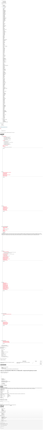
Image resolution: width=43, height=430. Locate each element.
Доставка (4, 120)
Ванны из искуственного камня (6, 174)
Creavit (4, 34)
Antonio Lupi (4, 13)
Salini (3, 92)
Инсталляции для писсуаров (7, 138)
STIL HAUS (4, 98)
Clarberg (4, 33)
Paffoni (4, 80)
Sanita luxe (4, 94)
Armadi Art (4, 18)
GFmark (4, 52)
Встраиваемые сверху (5, 285)
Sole (3, 96)
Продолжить (2, 406)
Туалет (2, 135)
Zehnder (4, 113)
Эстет (3, 118)
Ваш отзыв (1, 404)
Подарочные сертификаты (4, 417)
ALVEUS (4, 12)
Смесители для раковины (6, 251)
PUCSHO (4, 83)
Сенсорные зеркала (6, 228)
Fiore (3, 46)
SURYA (4, 99)
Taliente (4, 100)
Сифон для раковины (5, 289)
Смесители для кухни (5, 322)
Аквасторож (4, 114)
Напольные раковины (5, 283)
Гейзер (4, 115)
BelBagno (4, 23)
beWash (4, 24)
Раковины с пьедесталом (6, 287)
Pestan (3, 81)
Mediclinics (4, 74)
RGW (3, 89)
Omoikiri (4, 78)
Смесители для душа (5, 256)
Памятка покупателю (4, 420)
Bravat (4, 28)
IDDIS (4, 59)
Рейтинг (1, 405)
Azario (4, 21)
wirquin (4, 112)
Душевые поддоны (5, 208)
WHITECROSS (5, 111)
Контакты (3, 413)
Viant (3, 108)
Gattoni (4, 50)
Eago (3, 41)
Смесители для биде (5, 258)
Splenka (4, 97)
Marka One (4, 72)
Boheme (4, 26)
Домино (4, 116)
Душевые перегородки (5, 207)
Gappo (4, 49)
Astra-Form (4, 20)
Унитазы (4, 140)
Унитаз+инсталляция (5, 145)
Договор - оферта (5, 119)
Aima (3, 9)
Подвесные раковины (5, 284)
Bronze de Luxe (5, 29)
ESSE (3, 44)
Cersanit (4, 32)
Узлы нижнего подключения (6, 342)
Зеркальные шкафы (5, 227)
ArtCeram (4, 19)
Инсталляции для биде (7, 137)
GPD (3, 54)
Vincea (4, 109)
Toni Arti (4, 103)
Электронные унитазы (6, 143)
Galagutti (4, 48)
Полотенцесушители (4, 313)
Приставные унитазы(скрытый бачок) (8, 142)
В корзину (2, 386)
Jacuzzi (4, 62)
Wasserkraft (4, 110)
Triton (3, 104)
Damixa (4, 36)
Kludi (3, 68)
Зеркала (2, 367)
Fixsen (4, 47)
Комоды (4, 230)
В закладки (2, 385)
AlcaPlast (4, 10)
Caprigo (4, 30)
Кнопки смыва (6, 139)
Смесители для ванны (5, 253)
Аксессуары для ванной (4, 345)
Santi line (4, 95)
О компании (4, 121)
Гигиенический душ (5, 254)
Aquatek (4, 15)
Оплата (4, 5)
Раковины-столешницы (5, 286)
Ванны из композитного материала (7, 172)
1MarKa (5, 7)
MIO (3, 75)
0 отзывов (2, 372)
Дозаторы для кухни (5, 323)
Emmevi (4, 42)
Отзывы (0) (3, 379)
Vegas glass (4, 106)
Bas (3, 22)
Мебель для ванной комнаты (5, 226)
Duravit (4, 40)
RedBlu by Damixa (5, 88)
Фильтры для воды (5, 324)
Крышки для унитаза (6, 144)
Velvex (4, 107)
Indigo (3, 60)
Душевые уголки (5, 206)
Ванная (2, 171)
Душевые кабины (5, 209)
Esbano (4, 43)
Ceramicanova (4, 31)
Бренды (4, 148)
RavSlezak (4, 87)
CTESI (4, 35)
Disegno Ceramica (5, 39)
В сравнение (5, 385)
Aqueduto (4, 16)
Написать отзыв (5, 372)
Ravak (3, 86)
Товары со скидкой (3, 418)
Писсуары (4, 146)
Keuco (4, 66)
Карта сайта (3, 414)
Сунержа (4, 117)
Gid (3, 53)
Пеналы (4, 229)
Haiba (3, 57)
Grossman (4, 56)
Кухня (2, 321)
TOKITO (4, 102)
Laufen (4, 71)
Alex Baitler (4, 11)
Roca (3, 90)
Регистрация (4, 1)
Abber (3, 8)
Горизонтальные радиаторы (6, 341)
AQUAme (4, 14)
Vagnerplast (4, 105)
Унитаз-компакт (6, 141)
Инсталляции (4, 136)
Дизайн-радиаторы (4, 340)
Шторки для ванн (5, 175)
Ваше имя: (1, 401)
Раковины (3, 282)
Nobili (3, 77)
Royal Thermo (4, 91)
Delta (3, 38)
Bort (3, 27)
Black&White (4, 25)
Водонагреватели (4, 320)
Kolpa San (4, 69)
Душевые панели (5, 259)
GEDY (4, 51)
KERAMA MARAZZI (5, 65)
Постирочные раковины (5, 288)
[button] (3, 358)
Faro (3, 45)
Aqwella (4, 17)
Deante (4, 37)
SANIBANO (4, 93)
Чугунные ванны (5, 173)
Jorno (3, 63)
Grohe (3, 55)
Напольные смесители (5, 257)
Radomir (4, 84)
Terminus (4, 101)
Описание (4, 232)
